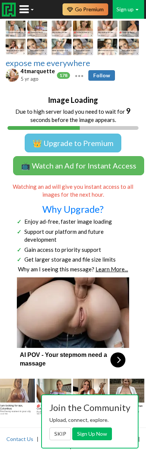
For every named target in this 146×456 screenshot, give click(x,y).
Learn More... (111, 269)
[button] (79, 75)
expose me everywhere (48, 63)
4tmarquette (38, 71)
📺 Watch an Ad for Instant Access (78, 165)
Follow (101, 75)
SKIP (60, 433)
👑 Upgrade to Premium (73, 142)
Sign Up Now (92, 433)
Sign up (125, 9)
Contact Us (19, 439)
